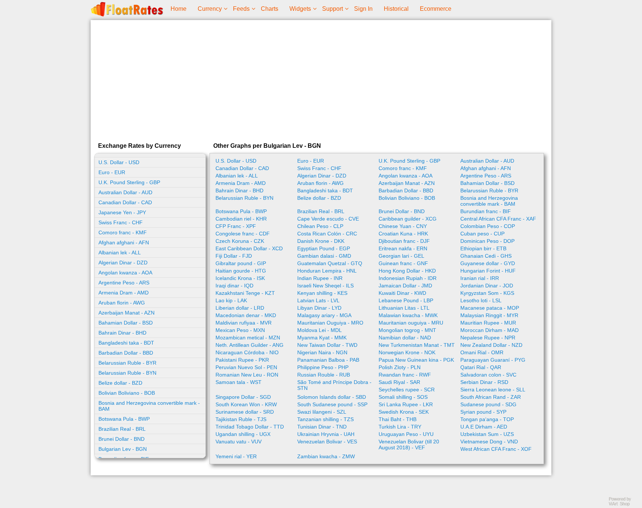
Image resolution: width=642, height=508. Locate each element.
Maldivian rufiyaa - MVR (243, 323)
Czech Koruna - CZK (239, 241)
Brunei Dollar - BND (121, 439)
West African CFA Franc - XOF (496, 449)
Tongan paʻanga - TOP (487, 419)
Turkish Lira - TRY (400, 427)
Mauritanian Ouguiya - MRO (330, 323)
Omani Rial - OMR (481, 352)
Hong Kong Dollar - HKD (407, 271)
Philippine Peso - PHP (322, 367)
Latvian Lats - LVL (318, 300)
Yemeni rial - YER (236, 456)
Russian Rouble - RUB (323, 375)
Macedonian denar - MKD (245, 315)
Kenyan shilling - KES (322, 293)
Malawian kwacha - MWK (408, 315)
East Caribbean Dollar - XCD (249, 248)
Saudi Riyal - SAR (399, 382)
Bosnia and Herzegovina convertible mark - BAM (149, 406)
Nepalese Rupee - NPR (487, 338)
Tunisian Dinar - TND (322, 427)
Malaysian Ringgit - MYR (489, 315)
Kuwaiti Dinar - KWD (402, 293)
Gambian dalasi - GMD (324, 256)
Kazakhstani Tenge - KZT (245, 293)
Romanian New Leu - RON (246, 375)
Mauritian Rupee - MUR (488, 323)
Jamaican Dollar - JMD (405, 286)
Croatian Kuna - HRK (403, 234)
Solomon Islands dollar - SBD (331, 397)
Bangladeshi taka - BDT (126, 343)
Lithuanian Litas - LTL (404, 308)
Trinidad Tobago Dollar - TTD (249, 427)
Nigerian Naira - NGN (322, 352)
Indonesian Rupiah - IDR (408, 278)
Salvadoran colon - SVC (488, 375)
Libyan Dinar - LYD (319, 308)
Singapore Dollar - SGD (243, 397)
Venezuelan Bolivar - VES (327, 441)
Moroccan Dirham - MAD (489, 330)
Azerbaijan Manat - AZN (126, 313)
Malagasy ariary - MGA (324, 315)
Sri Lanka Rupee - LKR (406, 404)
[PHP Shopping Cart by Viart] (623, 504)
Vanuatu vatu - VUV (238, 441)
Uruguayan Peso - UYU (406, 434)
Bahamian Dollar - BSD (125, 323)
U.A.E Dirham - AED (483, 427)
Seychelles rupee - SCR (407, 390)
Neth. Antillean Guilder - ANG (249, 345)
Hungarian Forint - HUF (488, 271)
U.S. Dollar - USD (118, 162)
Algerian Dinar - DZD (122, 263)
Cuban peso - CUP (482, 234)
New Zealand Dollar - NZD (491, 345)
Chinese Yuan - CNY (403, 226)
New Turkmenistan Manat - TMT (417, 345)
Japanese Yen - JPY (122, 212)
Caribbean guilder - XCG (408, 219)
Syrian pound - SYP (483, 412)
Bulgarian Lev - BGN (122, 449)
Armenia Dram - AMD (123, 293)
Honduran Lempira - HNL (327, 271)
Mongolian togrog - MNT (407, 330)
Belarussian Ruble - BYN (127, 373)
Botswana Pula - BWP (124, 419)
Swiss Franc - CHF (120, 222)
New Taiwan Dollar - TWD (327, 345)
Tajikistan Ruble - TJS (240, 419)
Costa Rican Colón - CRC (327, 234)
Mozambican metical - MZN (247, 338)
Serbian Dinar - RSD (484, 382)
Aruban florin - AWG (121, 303)
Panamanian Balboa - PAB (328, 360)
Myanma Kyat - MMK (322, 338)
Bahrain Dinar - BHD (122, 333)
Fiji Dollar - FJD (233, 256)
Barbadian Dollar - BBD (125, 353)
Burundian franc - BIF (485, 211)
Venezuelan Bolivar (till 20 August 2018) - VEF (409, 444)
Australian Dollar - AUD (125, 192)
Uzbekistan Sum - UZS (487, 434)
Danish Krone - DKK (320, 241)
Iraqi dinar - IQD (234, 286)
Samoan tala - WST (238, 382)
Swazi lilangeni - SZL (321, 412)
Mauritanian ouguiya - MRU (411, 323)
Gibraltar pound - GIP (240, 263)
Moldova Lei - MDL (319, 330)
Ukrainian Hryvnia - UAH (325, 434)
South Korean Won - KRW (246, 404)
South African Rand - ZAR (490, 397)
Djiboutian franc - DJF (404, 241)
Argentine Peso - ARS (123, 283)
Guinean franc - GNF (403, 263)
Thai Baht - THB (397, 419)
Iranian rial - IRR (479, 278)
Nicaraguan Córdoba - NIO (247, 352)
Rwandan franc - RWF (405, 375)
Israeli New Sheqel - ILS (325, 286)
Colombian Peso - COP (487, 226)
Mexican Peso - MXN (240, 330)
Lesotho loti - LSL (481, 300)
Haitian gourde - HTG (240, 271)
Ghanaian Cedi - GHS (486, 256)
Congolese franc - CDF (242, 234)
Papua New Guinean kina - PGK (416, 360)
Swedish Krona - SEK (404, 412)
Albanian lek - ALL (119, 252)
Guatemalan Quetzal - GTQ (329, 263)
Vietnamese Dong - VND (489, 441)
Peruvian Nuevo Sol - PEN (246, 367)
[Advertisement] (321, 79)
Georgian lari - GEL (401, 256)
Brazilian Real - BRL (122, 429)
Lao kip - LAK (231, 300)
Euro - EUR (111, 172)
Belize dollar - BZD (120, 383)
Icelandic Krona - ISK (240, 278)
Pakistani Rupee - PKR (242, 360)
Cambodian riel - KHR (241, 219)
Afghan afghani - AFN (123, 242)
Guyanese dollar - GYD (487, 263)
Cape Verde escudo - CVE (328, 219)
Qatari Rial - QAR (480, 367)
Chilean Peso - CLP (320, 226)
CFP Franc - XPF (235, 226)
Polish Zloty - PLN (400, 367)
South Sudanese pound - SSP (332, 404)
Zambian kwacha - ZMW (326, 456)
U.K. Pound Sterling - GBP (129, 182)
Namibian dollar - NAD (405, 338)
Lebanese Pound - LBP (406, 300)
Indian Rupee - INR (320, 278)
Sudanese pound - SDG (488, 404)
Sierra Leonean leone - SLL (492, 390)
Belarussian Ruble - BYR (127, 363)
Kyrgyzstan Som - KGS (487, 293)
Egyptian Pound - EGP (323, 248)
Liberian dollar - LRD (239, 308)
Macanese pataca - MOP (489, 308)
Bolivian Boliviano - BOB (126, 393)
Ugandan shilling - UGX (242, 434)
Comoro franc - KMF (122, 232)
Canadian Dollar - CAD (125, 202)
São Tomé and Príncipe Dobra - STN (334, 385)
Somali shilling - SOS (403, 397)
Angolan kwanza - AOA (125, 273)
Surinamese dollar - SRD (244, 412)
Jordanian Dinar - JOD (486, 286)
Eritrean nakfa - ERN (403, 248)
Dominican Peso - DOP (487, 241)
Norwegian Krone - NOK (407, 352)
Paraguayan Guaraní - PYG (492, 360)
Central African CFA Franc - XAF (498, 219)
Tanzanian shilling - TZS (325, 419)
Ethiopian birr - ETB (483, 248)
